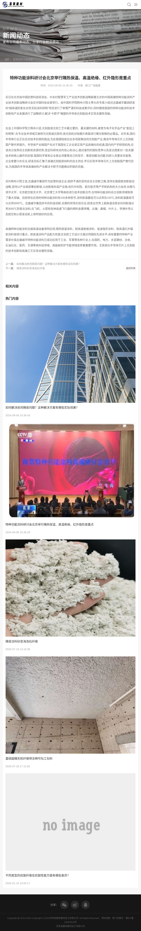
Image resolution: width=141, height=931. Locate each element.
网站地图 (106, 918)
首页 (7, 59)
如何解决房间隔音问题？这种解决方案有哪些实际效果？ (49, 263)
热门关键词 (117, 918)
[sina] (75, 905)
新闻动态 (18, 59)
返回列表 (130, 268)
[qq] (85, 905)
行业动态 (28, 59)
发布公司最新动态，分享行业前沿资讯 (31, 42)
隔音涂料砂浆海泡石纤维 (31, 268)
